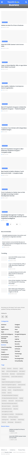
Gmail (9, 390)
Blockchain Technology (4, 341)
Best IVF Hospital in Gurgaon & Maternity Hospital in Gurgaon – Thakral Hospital (13, 108)
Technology (18, 353)
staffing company (13, 417)
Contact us (12, 450)
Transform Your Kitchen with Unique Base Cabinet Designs (14, 129)
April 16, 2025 (12, 277)
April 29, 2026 (5, 154)
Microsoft (17, 341)
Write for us (4, 450)
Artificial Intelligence (7, 334)
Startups (17, 351)
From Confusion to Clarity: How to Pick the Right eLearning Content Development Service (13, 194)
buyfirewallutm (20, 374)
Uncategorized (19, 358)
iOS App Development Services (9, 398)
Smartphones (19, 414)
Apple (3, 327)
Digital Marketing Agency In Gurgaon (11, 382)
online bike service (7, 408)
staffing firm (5, 419)
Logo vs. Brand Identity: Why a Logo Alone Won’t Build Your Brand (14, 66)
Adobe (3, 368)
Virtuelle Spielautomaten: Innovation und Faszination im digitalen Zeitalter (14, 236)
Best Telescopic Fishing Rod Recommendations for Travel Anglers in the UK (17, 290)
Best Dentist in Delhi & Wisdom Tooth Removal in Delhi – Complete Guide (12, 172)
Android (9, 368)
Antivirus (3, 324)
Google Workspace (20, 334)
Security (17, 344)
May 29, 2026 (5, 111)
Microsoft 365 (19, 400)
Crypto (3, 352)
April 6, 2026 (5, 198)
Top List (17, 356)
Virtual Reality (19, 361)
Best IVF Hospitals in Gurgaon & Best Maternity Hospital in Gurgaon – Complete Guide (12, 150)
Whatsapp (10, 422)
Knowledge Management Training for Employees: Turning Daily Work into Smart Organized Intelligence (14, 216)
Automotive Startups (4, 337)
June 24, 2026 (5, 69)
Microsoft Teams (6, 406)
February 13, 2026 (13, 293)
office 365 (15, 406)
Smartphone (18, 346)
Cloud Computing (6, 347)
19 (16, 224)
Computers (4, 349)
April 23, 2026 (5, 175)
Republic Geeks (8, 452)
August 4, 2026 (5, 48)
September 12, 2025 (13, 285)
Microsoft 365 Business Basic (9, 403)
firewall (4, 387)
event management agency (9, 384)
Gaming (17, 327)
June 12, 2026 (5, 90)
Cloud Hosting (5, 376)
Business (4, 22)
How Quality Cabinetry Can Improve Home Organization (12, 87)
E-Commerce (5, 357)
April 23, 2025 (6, 247)
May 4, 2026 (4, 131)
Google (17, 332)
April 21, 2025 (6, 238)
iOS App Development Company (10, 395)
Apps (2, 332)
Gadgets (17, 324)
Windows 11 (18, 422)
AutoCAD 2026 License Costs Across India (12, 45)
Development (5, 354)
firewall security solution (14, 387)
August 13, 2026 (5, 27)
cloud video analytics (16, 376)
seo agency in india (7, 411)
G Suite (4, 392)
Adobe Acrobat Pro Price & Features (12, 25)
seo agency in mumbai (8, 414)
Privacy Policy (21, 450)
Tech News (13, 419)
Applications (5, 329)
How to (17, 336)
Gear (16, 329)
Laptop (17, 339)
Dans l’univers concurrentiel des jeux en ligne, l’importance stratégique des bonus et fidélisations (14, 243)
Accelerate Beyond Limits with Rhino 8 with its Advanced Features (17, 273)
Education (4, 359)
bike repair (22, 371)
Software (17, 349)
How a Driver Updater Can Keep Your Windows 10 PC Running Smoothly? (17, 282)
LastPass (4, 400)
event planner (21, 384)
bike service (5, 374)
